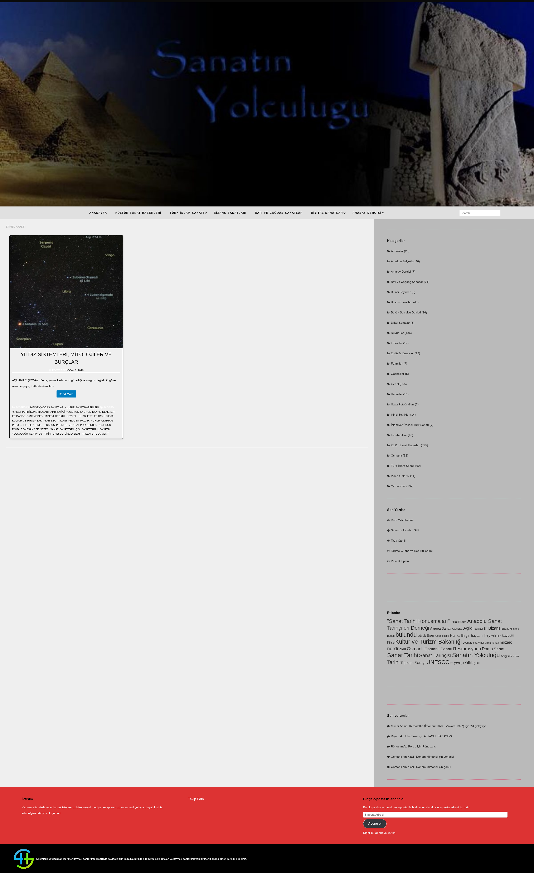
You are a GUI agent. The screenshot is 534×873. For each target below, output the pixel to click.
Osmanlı (396, 455)
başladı (479, 628)
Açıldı (468, 628)
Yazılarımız (398, 486)
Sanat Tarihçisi (69, 429)
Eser (431, 635)
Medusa (73, 420)
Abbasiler (397, 251)
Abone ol (375, 823)
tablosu (514, 656)
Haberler (396, 394)
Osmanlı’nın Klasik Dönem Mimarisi (414, 756)
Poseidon (104, 425)
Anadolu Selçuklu (402, 261)
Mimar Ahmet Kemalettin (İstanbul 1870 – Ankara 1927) (427, 726)
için (499, 635)
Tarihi (47, 433)
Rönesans (429, 746)
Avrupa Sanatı (440, 628)
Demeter (108, 411)
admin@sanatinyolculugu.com (41, 813)
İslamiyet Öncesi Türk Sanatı (410, 424)
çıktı (477, 663)
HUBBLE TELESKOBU (92, 416)
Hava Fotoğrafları (402, 404)
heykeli (72, 416)
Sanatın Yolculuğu (476, 655)
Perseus (49, 425)
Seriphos (35, 433)
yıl (462, 663)
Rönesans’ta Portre (403, 746)
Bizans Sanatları (401, 302)
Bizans (494, 628)
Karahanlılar (399, 435)
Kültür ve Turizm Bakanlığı (31, 420)
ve (451, 663)
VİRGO (69, 433)
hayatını (477, 636)
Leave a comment (97, 433)
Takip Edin (196, 799)
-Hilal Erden (458, 622)
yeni (457, 663)
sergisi (505, 656)
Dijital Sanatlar (400, 322)
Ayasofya (457, 628)
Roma (16, 429)
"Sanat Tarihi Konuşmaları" (30, 411)
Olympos (107, 420)
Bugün (391, 635)
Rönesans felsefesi (35, 429)
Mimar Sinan (492, 642)
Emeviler (396, 343)
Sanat (54, 429)
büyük (422, 635)
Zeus (77, 433)
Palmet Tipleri (400, 561)
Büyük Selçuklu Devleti (406, 312)
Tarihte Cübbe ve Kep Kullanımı (412, 550)
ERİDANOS (18, 416)
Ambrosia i (57, 411)
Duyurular (397, 333)
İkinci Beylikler (400, 414)
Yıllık (469, 662)
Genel (395, 384)
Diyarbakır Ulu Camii (404, 736)
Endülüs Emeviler (402, 353)
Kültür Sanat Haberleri (82, 407)
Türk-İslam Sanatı (402, 465)
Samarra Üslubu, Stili (405, 530)
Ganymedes (34, 416)
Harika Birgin (460, 636)
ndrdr (95, 420)
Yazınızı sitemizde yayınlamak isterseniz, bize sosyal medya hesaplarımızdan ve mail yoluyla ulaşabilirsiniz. (92, 807)
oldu (402, 649)
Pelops (17, 425)
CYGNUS (85, 411)
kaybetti (508, 636)
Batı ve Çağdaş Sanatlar (46, 407)
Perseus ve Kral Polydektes (76, 425)
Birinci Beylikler (401, 292)
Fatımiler (397, 363)
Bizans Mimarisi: (510, 628)
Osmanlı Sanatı (438, 649)
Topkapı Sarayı (413, 662)
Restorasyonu (467, 648)
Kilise (390, 642)
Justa (109, 416)
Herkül (60, 416)
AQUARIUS (72, 411)
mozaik (84, 420)
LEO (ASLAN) (59, 420)
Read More (66, 394)
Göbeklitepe (442, 635)
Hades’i (49, 416)
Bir (485, 628)
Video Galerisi (400, 476)
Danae (96, 411)
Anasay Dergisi (401, 271)
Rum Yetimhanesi (402, 520)
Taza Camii (398, 540)
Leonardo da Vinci (473, 642)
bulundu (406, 634)
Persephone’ (32, 425)
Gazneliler (397, 373)
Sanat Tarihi (90, 429)
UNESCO (58, 433)
